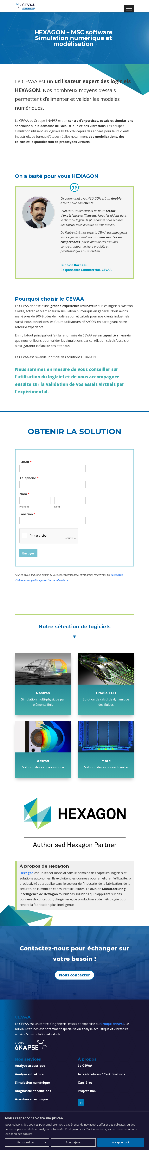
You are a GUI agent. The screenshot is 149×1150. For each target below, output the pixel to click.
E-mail (25, 462)
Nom (24, 494)
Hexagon (27, 873)
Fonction (27, 514)
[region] (74, 1131)
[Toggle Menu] (129, 8)
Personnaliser (25, 1142)
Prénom (24, 506)
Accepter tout (120, 1142)
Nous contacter (74, 975)
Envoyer (28, 553)
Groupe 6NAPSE (112, 1024)
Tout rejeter (73, 1142)
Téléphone (29, 478)
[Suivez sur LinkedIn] (81, 1102)
